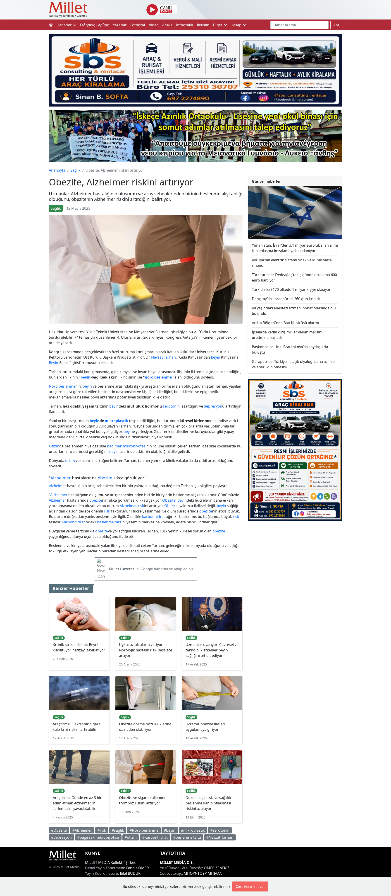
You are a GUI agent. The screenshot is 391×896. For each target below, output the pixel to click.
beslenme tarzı (109, 522)
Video (154, 24)
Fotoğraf (137, 24)
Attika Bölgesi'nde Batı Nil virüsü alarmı (285, 322)
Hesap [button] (236, 24)
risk (141, 505)
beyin (86, 377)
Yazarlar (120, 24)
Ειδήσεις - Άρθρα (94, 24)
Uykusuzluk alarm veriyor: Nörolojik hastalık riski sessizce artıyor (145, 650)
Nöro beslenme (62, 386)
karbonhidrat (153, 516)
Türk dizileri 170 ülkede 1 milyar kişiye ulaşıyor (291, 289)
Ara (336, 24)
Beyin (215, 357)
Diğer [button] (218, 24)
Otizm (54, 446)
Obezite (169, 500)
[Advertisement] (295, 561)
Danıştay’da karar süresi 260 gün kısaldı (286, 298)
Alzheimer (60, 478)
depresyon (213, 406)
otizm (70, 460)
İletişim (203, 24)
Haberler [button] (65, 24)
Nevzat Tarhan (163, 357)
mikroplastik (116, 420)
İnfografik (184, 24)
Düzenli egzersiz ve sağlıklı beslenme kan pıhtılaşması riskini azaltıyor (208, 803)
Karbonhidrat (73, 522)
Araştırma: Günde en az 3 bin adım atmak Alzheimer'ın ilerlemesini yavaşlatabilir (77, 803)
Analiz (167, 24)
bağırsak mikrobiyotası (126, 446)
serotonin (171, 406)
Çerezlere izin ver (250, 886)
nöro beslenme (158, 377)
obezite (105, 478)
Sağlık (75, 170)
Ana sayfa (57, 170)
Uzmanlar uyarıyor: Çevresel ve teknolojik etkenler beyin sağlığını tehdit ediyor (212, 650)
